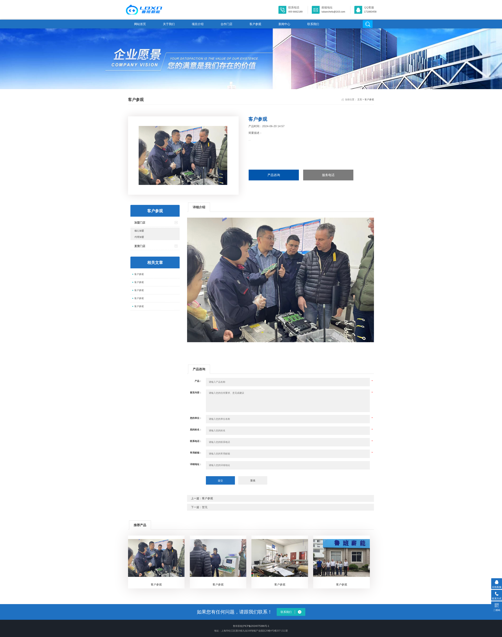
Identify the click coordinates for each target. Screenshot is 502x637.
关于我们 (169, 24)
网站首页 (140, 24)
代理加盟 (139, 237)
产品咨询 (273, 175)
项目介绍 (198, 24)
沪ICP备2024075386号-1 (255, 626)
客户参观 (255, 24)
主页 (359, 99)
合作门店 (226, 24)
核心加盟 (139, 230)
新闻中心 (284, 24)
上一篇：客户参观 (202, 498)
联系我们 (313, 24)
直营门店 (139, 246)
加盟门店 (139, 222)
